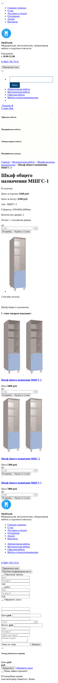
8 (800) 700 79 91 (10, 61)
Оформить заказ (24, 668)
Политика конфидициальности (16, 571)
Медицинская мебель (18, 92)
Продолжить (8, 668)
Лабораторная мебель (18, 89)
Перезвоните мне (10, 67)
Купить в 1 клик (22, 231)
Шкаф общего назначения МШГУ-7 (21, 482)
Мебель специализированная (22, 97)
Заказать (36, 644)
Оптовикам (13, 16)
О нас (10, 10)
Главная (5, 162)
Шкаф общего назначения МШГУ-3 (21, 380)
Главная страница (16, 7)
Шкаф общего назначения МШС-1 (20, 458)
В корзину (7, 231)
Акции (11, 19)
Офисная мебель (16, 94)
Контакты (12, 21)
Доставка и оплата (17, 13)
